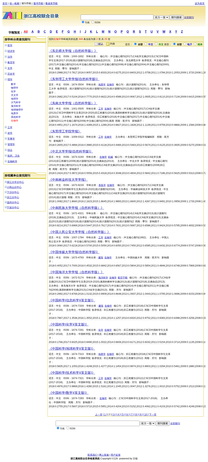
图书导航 (38, 3)
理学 (10, 79)
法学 (10, 56)
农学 (10, 133)
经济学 (11, 51)
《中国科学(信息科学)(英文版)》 (72, 300)
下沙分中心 (13, 192)
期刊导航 (26, 3)
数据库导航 (52, 3)
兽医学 (102, 185)
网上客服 (104, 454)
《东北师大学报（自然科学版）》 (73, 51)
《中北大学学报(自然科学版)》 (71, 151)
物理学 (14, 87)
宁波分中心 (13, 207)
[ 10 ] (145, 414)
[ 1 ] (105, 414)
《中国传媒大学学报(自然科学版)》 (74, 252)
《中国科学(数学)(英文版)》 (69, 392)
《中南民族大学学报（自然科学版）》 (76, 208)
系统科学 (16, 117)
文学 (10, 68)
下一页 (152, 414)
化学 (13, 91)
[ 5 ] (123, 414)
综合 (10, 150)
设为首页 (200, 3)
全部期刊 (189, 17)
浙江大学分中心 (15, 182)
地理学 (14, 98)
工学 (10, 127)
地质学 (14, 113)
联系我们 (92, 454)
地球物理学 (17, 109)
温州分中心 (13, 202)
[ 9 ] (141, 414)
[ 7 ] (132, 414)
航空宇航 (123, 277)
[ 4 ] (118, 414)
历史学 (11, 73)
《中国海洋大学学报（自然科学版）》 (76, 272)
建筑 (100, 257)
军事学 (11, 138)
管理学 (11, 144)
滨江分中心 (13, 197)
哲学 (10, 45)
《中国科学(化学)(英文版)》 (69, 324)
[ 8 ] (136, 414)
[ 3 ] (114, 414)
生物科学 (12, 161)
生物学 (14, 120)
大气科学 (16, 102)
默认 (100, 43)
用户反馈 (115, 454)
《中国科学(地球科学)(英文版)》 (72, 348)
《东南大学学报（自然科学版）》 (73, 103)
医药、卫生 (14, 155)
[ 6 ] (127, 414)
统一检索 (14, 3)
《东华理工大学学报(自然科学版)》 (74, 79)
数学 (13, 84)
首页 (4, 3)
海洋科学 (16, 106)
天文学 (14, 95)
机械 (110, 157)
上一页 (98, 414)
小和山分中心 (14, 187)
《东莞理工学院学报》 (65, 131)
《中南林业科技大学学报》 (68, 179)
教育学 (11, 62)
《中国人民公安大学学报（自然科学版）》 (79, 232)
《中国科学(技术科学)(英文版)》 (72, 372)
